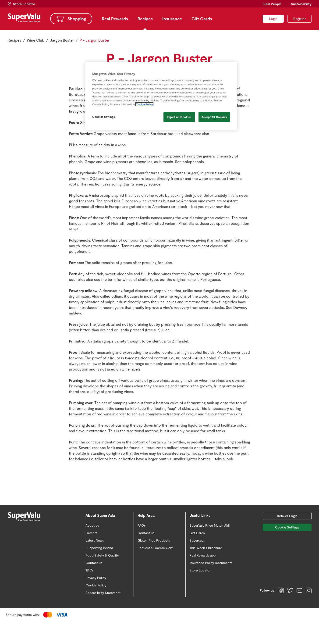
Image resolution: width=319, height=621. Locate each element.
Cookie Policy (144, 104)
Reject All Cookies (179, 116)
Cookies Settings (103, 116)
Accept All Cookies (214, 116)
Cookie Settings (287, 527)
